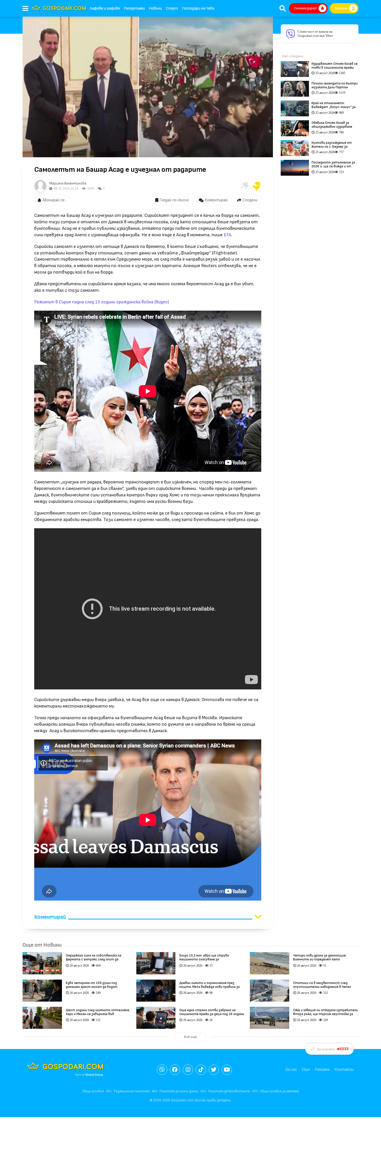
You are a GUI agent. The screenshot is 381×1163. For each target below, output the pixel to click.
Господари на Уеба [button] (198, 8)
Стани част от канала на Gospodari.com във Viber (315, 33)
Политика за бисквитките (229, 1091)
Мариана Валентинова (67, 183)
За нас (291, 1069)
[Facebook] (175, 1070)
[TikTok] (201, 1070)
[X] (214, 1070)
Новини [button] (155, 8)
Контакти (344, 1069)
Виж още (190, 1037)
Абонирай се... (55, 200)
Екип (306, 1069)
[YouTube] (227, 1070)
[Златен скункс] (256, 186)
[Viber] (162, 1070)
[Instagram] (188, 1070)
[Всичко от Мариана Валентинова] (40, 186)
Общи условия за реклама (279, 1091)
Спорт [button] (172, 8)
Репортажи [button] (134, 8)
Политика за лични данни (178, 1091)
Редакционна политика (132, 1091)
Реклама (322, 1069)
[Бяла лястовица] (244, 186)
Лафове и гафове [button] (105, 8)
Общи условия (93, 1091)
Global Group (94, 1075)
